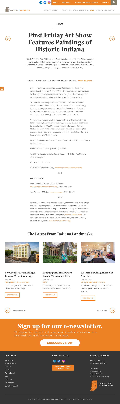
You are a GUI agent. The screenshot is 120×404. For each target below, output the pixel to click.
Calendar (8, 367)
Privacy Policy (71, 399)
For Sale (97, 10)
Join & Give (47, 10)
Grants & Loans (10, 363)
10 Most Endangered (108, 10)
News (92, 10)
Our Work (55, 10)
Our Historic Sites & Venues (69, 10)
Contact (105, 2)
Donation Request (11, 386)
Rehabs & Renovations (19, 282)
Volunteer (8, 380)
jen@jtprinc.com (56, 192)
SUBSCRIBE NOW (60, 343)
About (56, 2)
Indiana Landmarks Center (86, 2)
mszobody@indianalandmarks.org (68, 168)
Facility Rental (10, 373)
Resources (66, 2)
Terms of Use (86, 399)
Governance (9, 383)
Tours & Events (83, 10)
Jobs (6, 376)
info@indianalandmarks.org (99, 377)
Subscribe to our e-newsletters (63, 368)
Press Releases (85, 80)
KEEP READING (12, 295)
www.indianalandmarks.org (59, 221)
